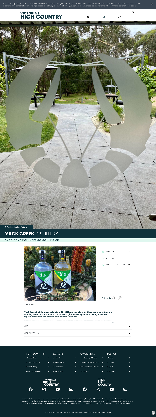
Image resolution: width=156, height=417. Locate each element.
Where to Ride (58, 371)
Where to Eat (58, 367)
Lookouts (110, 362)
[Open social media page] (114, 298)
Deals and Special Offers (89, 367)
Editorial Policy (67, 412)
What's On (57, 358)
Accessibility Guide (33, 362)
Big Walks (110, 367)
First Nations (84, 371)
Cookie (128, 6)
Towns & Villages (32, 367)
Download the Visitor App (89, 362)
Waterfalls (111, 358)
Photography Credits (94, 412)
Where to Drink (58, 362)
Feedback (104, 412)
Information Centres (33, 371)
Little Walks (111, 371)
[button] (116, 258)
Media (109, 412)
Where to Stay (31, 358)
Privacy (74, 412)
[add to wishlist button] (151, 24)
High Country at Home (88, 358)
